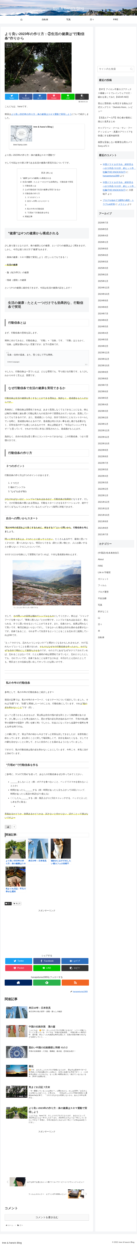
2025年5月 (103, 262)
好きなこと (103, 611)
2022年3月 (103, 482)
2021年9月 (103, 521)
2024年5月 (103, 326)
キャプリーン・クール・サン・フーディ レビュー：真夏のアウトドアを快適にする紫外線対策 (115, 132)
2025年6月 (103, 255)
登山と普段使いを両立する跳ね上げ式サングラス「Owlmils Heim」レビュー (115, 107)
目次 (43, 173)
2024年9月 (103, 300)
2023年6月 (103, 391)
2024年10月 (103, 294)
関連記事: (29, 216)
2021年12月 (103, 502)
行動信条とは (30, 186)
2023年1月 (103, 424)
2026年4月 (103, 235)
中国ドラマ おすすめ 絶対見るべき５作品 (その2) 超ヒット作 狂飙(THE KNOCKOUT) (119, 168)
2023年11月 (103, 359)
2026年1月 (103, 242)
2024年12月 (103, 288)
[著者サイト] (18, 983)
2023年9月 (103, 372)
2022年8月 (103, 456)
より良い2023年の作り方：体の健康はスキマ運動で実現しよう (41, 114)
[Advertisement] (47, 931)
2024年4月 (103, 333)
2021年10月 (103, 515)
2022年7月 (103, 463)
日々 (9, 904)
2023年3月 (103, 411)
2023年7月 (103, 385)
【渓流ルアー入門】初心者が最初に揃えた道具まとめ (115, 119)
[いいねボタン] (8, 827)
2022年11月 (103, 437)
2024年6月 (103, 320)
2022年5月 (103, 469)
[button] (131, 69)
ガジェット (103, 579)
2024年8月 (103, 307)
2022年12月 (103, 430)
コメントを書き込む (46, 1217)
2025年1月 (103, 281)
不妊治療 (102, 598)
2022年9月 (103, 450)
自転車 (101, 637)
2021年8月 (103, 528)
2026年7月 (103, 223)
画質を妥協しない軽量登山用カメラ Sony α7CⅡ (115, 144)
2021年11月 (103, 508)
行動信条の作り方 (32, 193)
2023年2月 (103, 417)
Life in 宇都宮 (104, 572)
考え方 (18, 904)
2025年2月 (103, 274)
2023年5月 (103, 398)
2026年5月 (103, 229)
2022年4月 (103, 476)
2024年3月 (103, 339)
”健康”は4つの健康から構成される (36, 178)
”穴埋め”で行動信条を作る (38, 213)
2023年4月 (103, 404)
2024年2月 (103, 346)
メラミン (122, 204)
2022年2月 (103, 489)
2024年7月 (103, 313)
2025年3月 (103, 268)
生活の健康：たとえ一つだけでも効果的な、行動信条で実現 (47, 182)
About (101, 559)
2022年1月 (103, 495)
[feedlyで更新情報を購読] (47, 983)
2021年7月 (103, 534)
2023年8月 (103, 378)
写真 (100, 605)
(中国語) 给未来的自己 (108, 553)
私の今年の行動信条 (35, 209)
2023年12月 (103, 352)
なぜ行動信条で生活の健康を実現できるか (42, 190)
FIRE (100, 566)
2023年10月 (103, 365)
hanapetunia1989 (111, 176)
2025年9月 (103, 248)
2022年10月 (103, 443)
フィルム (102, 585)
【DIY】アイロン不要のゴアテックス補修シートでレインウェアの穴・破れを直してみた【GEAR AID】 (115, 93)
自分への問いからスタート (38, 201)
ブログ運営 (103, 592)
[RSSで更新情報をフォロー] (75, 983)
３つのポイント (33, 197)
